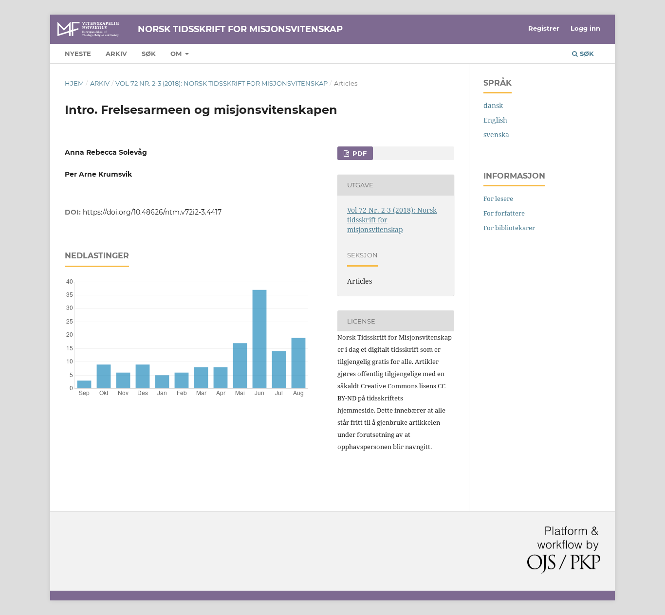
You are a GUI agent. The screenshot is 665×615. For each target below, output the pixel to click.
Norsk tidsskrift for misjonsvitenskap (240, 29)
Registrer (543, 28)
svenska (496, 134)
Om (177, 53)
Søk (149, 53)
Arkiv (116, 53)
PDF (359, 153)
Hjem (74, 83)
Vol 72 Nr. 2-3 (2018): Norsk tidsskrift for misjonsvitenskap (221, 83)
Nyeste (78, 53)
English (495, 120)
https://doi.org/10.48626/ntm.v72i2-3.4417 (152, 212)
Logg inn (585, 28)
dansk (493, 105)
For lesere (498, 198)
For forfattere (504, 213)
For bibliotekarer (509, 227)
